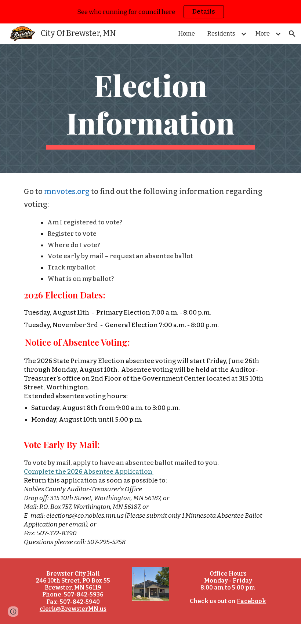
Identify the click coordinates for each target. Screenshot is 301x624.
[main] (150, 109)
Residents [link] (221, 33)
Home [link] (186, 33)
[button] (292, 34)
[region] (150, 11)
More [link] (262, 33)
